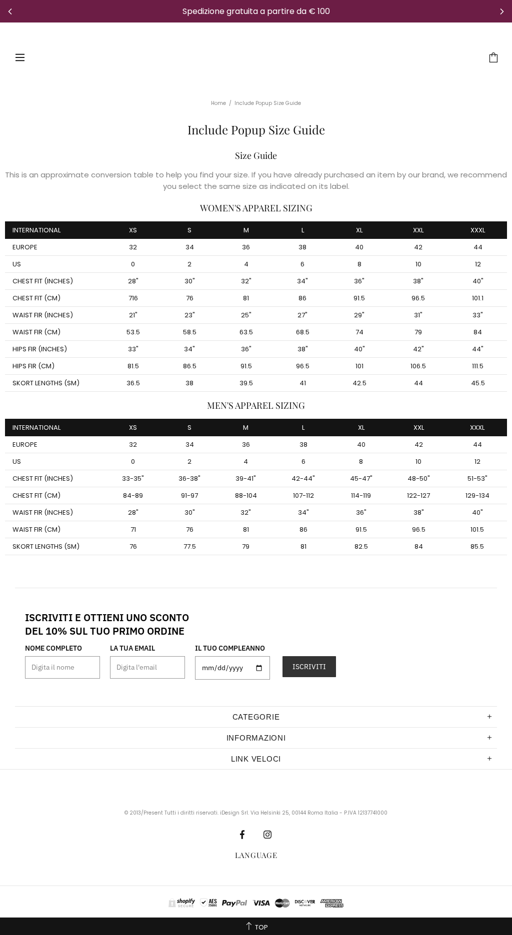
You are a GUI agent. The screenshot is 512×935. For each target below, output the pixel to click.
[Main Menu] (20, 57)
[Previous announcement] (10, 11)
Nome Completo (53, 648)
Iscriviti (309, 666)
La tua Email (132, 648)
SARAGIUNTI (250, 57)
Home (218, 103)
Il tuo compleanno (230, 648)
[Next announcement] (502, 11)
